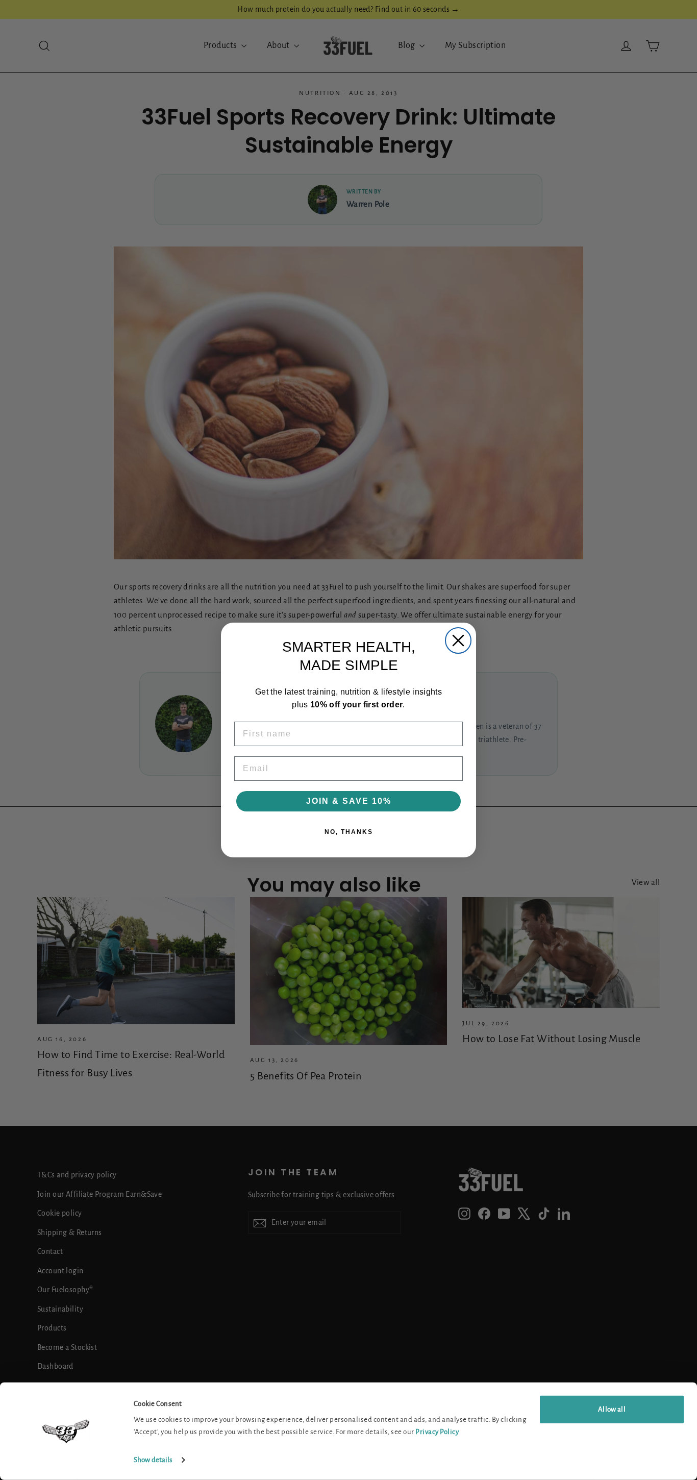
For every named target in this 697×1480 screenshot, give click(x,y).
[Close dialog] (458, 640)
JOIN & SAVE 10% (348, 801)
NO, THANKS (349, 831)
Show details (153, 1460)
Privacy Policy (437, 1432)
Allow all (612, 1409)
